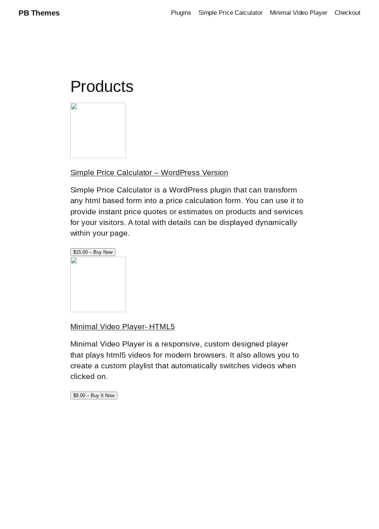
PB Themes (39, 12)
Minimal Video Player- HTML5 (122, 326)
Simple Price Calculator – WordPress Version (149, 172)
